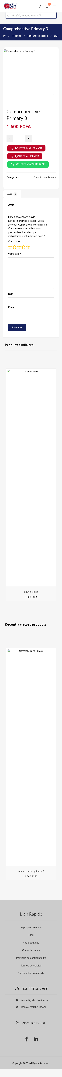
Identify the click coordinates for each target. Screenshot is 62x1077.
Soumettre (16, 327)
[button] (55, 7)
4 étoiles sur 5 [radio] (23, 247)
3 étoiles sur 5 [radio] (19, 247)
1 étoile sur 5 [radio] (10, 247)
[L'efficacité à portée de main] (10, 6)
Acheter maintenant (28, 148)
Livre (44, 177)
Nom (10, 293)
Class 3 (37, 177)
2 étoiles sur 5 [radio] (14, 247)
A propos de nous (31, 927)
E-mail (11, 307)
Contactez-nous (31, 950)
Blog (31, 935)
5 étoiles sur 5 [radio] (28, 247)
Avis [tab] (11, 193)
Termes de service (31, 965)
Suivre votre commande (31, 973)
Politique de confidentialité (31, 957)
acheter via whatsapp (30, 164)
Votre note (14, 241)
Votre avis (14, 253)
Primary (52, 177)
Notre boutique (31, 942)
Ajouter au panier (27, 156)
